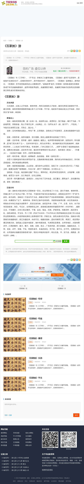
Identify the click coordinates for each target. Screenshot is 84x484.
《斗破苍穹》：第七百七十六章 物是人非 (15, 470)
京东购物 (16, 442)
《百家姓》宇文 (35, 378)
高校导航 (4, 436)
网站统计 (67, 478)
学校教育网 (22, 478)
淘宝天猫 (4, 442)
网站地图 (61, 481)
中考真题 (16, 445)
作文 (26, 481)
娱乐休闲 (4, 439)
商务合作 (29, 445)
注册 (10, 415)
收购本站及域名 (47, 470)
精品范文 (39, 481)
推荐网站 (4, 433)
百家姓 (10, 40)
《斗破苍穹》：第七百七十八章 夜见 (13, 464)
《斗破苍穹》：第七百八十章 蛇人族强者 (15, 458)
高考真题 (4, 445)
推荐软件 (29, 439)
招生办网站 (29, 433)
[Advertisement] (42, 21)
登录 (6, 415)
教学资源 (46, 481)
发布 (76, 415)
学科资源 (16, 433)
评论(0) (27, 51)
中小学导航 (17, 436)
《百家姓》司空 (35, 299)
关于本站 (68, 481)
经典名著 (32, 481)
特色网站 (29, 442)
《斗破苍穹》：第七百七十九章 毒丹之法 (15, 461)
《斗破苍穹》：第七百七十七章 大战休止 (15, 467)
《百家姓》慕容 (35, 338)
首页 (4, 40)
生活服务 (29, 436)
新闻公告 (16, 439)
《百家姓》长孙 (35, 358)
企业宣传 (54, 481)
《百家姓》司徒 (35, 318)
